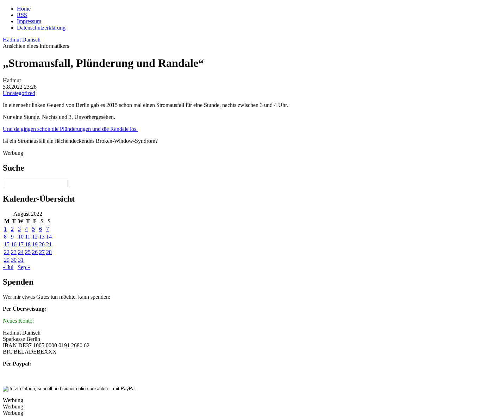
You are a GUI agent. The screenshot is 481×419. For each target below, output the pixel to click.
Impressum (29, 21)
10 (21, 237)
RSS (22, 15)
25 (28, 252)
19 (35, 244)
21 (49, 244)
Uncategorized (19, 93)
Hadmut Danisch (21, 40)
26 (35, 252)
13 (42, 237)
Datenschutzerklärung (41, 28)
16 (14, 244)
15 (7, 244)
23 (14, 252)
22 (7, 252)
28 (49, 252)
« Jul (8, 267)
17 (21, 244)
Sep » (24, 267)
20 (42, 244)
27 (42, 252)
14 (49, 237)
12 (35, 237)
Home (24, 9)
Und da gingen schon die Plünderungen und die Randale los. (70, 129)
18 (28, 244)
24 (21, 252)
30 (14, 260)
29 (7, 260)
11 (27, 237)
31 (21, 260)
